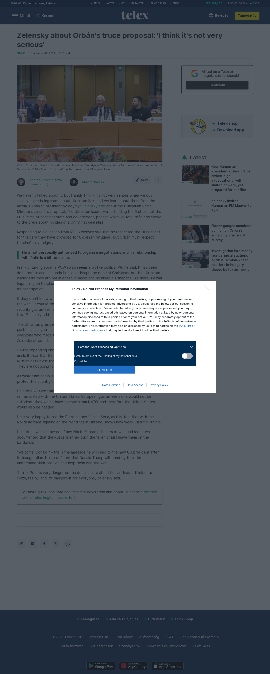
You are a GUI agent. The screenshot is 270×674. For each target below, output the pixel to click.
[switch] (187, 356)
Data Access (135, 385)
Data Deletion (111, 385)
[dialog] (135, 337)
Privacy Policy (159, 385)
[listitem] (133, 346)
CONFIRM (104, 370)
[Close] (208, 289)
